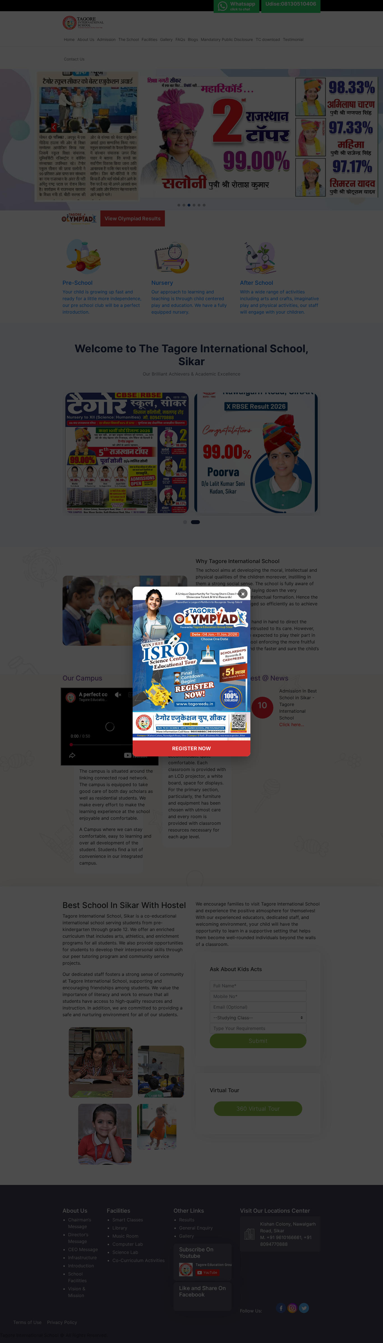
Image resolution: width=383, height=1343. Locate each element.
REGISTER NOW (191, 748)
